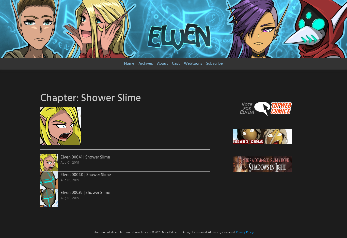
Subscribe (214, 63)
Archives (145, 63)
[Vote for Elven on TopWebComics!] (262, 108)
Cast (176, 63)
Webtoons (193, 63)
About (162, 63)
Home (129, 63)
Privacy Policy (245, 232)
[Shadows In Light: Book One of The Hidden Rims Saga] (262, 164)
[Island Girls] (262, 136)
